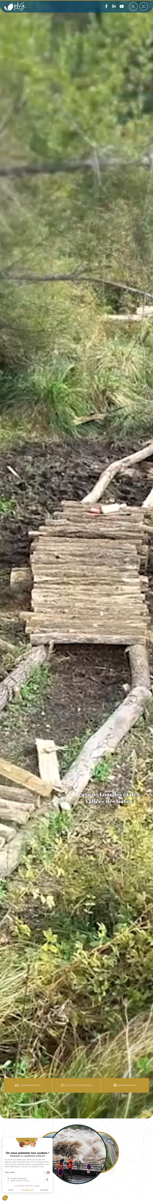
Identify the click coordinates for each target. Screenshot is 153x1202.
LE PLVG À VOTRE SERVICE (79, 1085)
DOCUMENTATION (127, 1085)
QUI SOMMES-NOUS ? (31, 1085)
